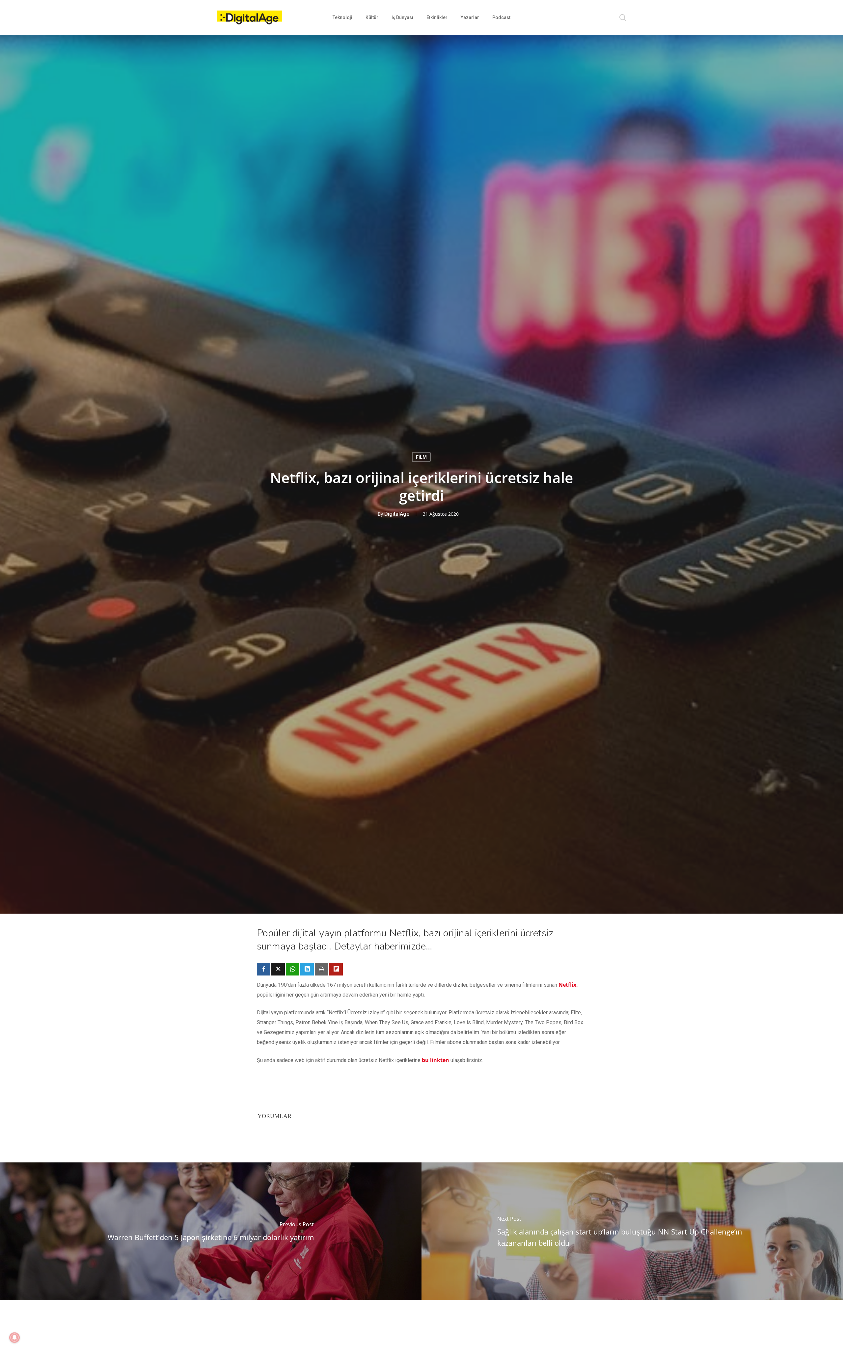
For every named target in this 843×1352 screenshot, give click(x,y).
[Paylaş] (263, 969)
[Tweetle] (278, 969)
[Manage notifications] (14, 1337)
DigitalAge (396, 514)
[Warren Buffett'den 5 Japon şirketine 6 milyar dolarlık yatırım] (211, 1231)
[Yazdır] (321, 969)
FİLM (421, 457)
